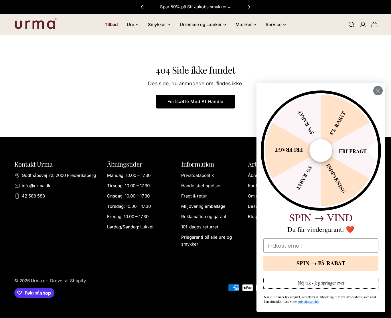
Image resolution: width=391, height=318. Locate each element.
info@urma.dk (36, 185)
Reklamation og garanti (204, 216)
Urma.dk (39, 280)
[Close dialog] (378, 91)
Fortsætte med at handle (195, 101)
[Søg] (351, 24)
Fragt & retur (194, 196)
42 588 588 (33, 196)
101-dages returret (199, 227)
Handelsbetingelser (201, 185)
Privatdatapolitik (197, 175)
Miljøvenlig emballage (203, 206)
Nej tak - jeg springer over (321, 283)
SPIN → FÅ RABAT (321, 263)
